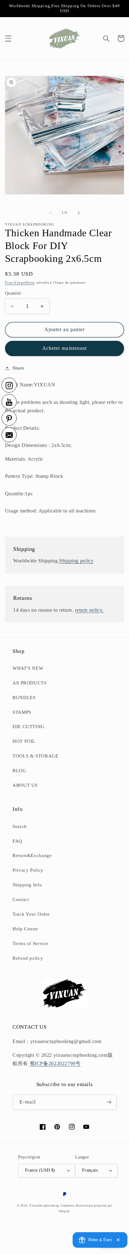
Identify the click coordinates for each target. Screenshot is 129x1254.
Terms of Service (31, 943)
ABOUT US (25, 785)
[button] (8, 38)
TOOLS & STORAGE (35, 755)
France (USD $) (40, 1170)
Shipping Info (27, 884)
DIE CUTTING (28, 726)
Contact (21, 899)
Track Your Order (31, 914)
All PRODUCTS (30, 682)
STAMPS (22, 712)
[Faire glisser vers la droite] (78, 213)
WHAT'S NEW (28, 668)
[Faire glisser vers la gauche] (50, 213)
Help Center (25, 928)
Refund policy (28, 958)
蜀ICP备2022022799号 (55, 1063)
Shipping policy (76, 560)
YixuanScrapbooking (44, 1205)
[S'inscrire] (109, 1102)
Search (20, 826)
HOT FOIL (24, 741)
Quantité (13, 293)
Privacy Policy (28, 870)
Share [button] (18, 367)
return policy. (89, 610)
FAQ (17, 841)
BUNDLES (24, 697)
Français (90, 1170)
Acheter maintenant (64, 348)
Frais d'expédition (20, 282)
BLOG (19, 770)
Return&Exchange (32, 855)
